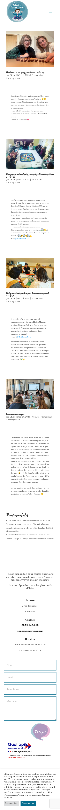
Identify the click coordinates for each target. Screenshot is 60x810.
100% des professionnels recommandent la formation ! (28, 520)
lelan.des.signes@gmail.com (30, 631)
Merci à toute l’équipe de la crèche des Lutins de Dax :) (28, 534)
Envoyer (40, 732)
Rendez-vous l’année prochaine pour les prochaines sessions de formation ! (27, 295)
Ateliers (35, 417)
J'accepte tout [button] (28, 803)
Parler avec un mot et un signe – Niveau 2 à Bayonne (25, 73)
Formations (37, 75)
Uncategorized (13, 78)
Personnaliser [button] (11, 803)
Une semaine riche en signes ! (15, 414)
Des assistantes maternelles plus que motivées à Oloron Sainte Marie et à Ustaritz (30, 176)
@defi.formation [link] (22, 238)
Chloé (12, 75)
